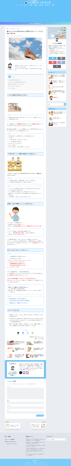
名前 (8, 400)
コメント (9, 386)
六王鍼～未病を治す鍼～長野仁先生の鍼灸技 (19, 300)
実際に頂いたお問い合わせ (12, 443)
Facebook (24, 374)
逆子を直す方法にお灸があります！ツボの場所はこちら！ (35, 455)
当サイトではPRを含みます (35, 23)
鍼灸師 (42, 338)
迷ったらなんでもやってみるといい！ (14, 86)
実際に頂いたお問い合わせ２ (10, 441)
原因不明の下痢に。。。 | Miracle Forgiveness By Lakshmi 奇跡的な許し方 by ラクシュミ (35, 450)
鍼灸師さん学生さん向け (39, 336)
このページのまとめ (11, 88)
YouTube (27, 374)
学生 (39, 338)
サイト (8, 410)
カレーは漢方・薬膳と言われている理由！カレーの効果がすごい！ (35, 446)
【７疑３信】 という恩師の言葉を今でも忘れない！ (17, 82)
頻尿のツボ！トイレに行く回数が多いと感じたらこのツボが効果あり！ (35, 443)
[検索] (65, 104)
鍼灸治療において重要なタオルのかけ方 (18, 302)
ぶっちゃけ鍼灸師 (36, 440)
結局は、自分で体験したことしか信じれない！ (16, 84)
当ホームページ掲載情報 (9, 439)
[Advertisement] (35, 14)
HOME (36, 460)
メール (9, 405)
